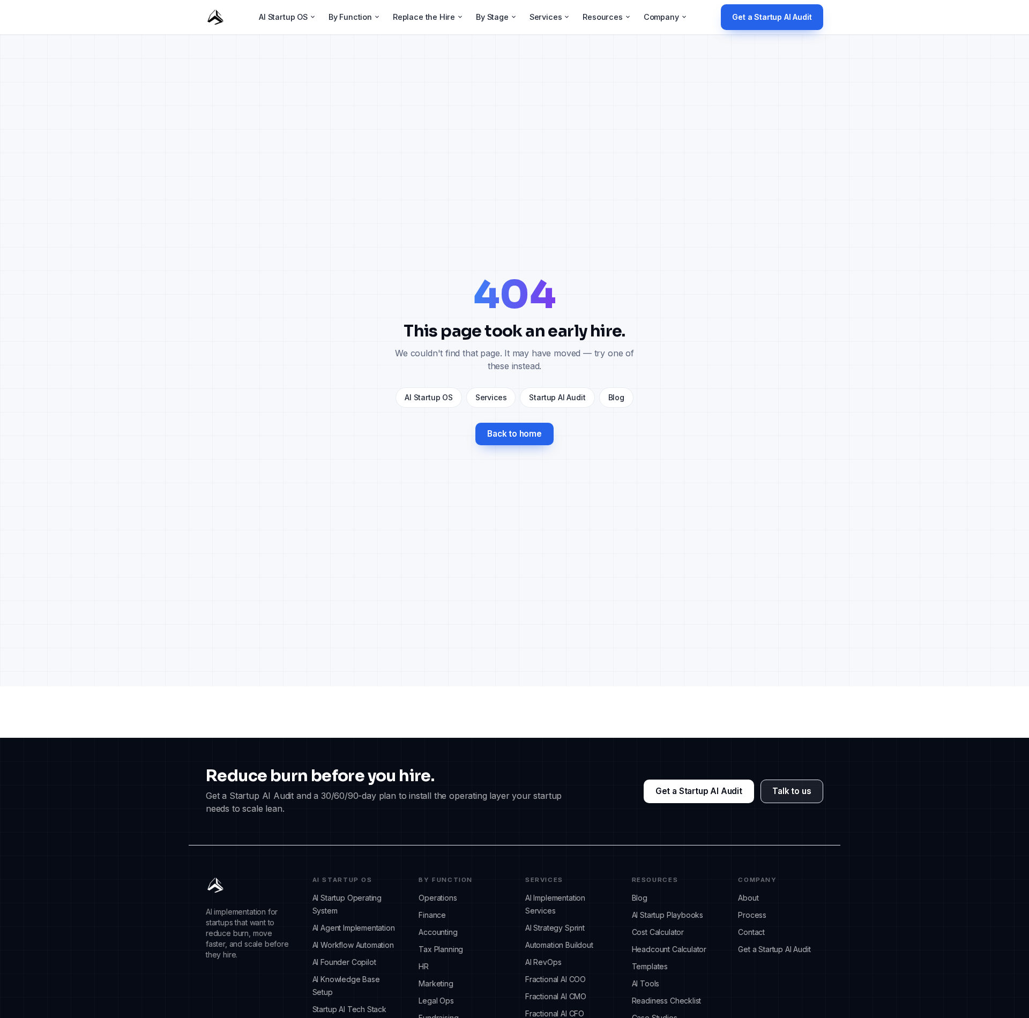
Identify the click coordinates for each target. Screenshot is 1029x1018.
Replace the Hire (424, 16)
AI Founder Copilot (344, 962)
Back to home (514, 434)
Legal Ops (436, 1000)
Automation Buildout (559, 944)
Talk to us (791, 791)
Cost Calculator (658, 932)
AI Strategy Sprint (555, 927)
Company (661, 16)
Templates (650, 966)
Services (546, 16)
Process (752, 914)
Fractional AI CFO (554, 1013)
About (748, 897)
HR (424, 966)
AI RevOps (543, 962)
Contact (751, 932)
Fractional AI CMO (555, 996)
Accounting (438, 932)
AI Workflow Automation (353, 944)
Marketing (436, 983)
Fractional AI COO (555, 979)
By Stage (492, 16)
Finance (432, 914)
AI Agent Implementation (353, 927)
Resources (602, 16)
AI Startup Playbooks (667, 914)
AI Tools (646, 983)
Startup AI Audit (557, 397)
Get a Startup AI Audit (771, 16)
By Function (350, 16)
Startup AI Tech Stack (349, 1009)
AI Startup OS (283, 16)
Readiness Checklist (667, 1000)
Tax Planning (441, 949)
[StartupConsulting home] (215, 17)
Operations (438, 897)
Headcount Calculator (669, 949)
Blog (616, 397)
